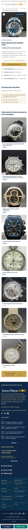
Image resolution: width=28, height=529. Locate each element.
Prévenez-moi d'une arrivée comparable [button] (14, 60)
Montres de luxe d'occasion (12, 8)
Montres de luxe (19, 483)
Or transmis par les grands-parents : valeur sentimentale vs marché (15, 432)
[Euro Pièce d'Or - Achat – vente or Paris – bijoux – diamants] (14, 4)
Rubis (16, 488)
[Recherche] (25, 4)
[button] (2, 4)
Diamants (3, 488)
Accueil (3, 8)
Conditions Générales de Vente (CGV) (12, 517)
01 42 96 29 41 (5, 513)
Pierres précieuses (19, 491)
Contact (3, 504)
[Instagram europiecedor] (5, 414)
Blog (16, 504)
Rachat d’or (4, 480)
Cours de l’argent (19, 496)
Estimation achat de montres (10, 102)
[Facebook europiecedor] (8, 414)
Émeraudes (4, 491)
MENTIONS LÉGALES (11, 516)
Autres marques (23, 8)
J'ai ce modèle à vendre (14, 64)
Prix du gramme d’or (6, 496)
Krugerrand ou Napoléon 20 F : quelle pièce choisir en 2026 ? (15, 427)
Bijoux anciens (18, 480)
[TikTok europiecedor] (2, 414)
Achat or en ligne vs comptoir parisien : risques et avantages (15, 437)
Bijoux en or (4, 483)
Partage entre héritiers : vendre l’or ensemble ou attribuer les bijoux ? (14, 422)
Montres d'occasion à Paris (10, 99)
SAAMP (24, 410)
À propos (3, 507)
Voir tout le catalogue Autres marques (14, 374)
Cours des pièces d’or (6, 499)
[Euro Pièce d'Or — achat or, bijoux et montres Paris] (14, 390)
